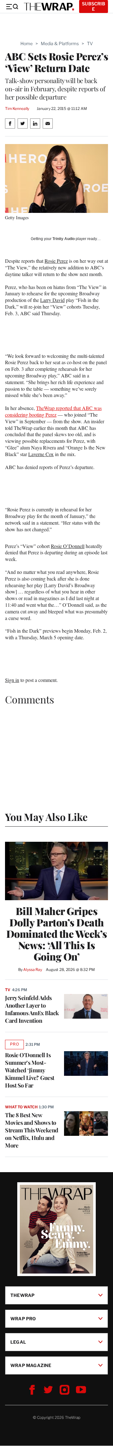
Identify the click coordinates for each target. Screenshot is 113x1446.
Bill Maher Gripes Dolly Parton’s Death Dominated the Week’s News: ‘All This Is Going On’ (56, 933)
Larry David (52, 300)
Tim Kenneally (17, 108)
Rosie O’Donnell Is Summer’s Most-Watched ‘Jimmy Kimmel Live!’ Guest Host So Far (29, 1070)
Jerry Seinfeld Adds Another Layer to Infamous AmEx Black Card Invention (32, 1009)
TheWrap (22, 1295)
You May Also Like (46, 816)
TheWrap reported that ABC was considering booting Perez (53, 411)
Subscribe (93, 6)
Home (26, 43)
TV (90, 43)
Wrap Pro (23, 1318)
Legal (18, 1342)
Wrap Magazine (30, 1365)
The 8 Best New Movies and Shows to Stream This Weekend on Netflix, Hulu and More (31, 1130)
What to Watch (21, 1107)
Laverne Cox (41, 454)
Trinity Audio (63, 239)
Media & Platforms (60, 43)
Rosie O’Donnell (67, 546)
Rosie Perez (56, 260)
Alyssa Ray (32, 969)
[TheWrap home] (49, 6)
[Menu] (12, 6)
